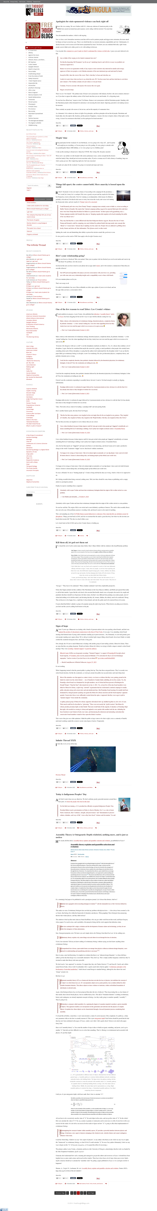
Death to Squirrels (34, 69)
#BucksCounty (64, 653)
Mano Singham (33, 92)
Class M (28, 441)
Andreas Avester (33, 57)
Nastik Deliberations (34, 97)
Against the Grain (33, 55)
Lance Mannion (31, 365)
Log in (28, 190)
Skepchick (29, 480)
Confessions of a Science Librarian (36, 443)
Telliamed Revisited (32, 422)
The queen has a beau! (34, 228)
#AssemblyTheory (119, 428)
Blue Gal (28, 352)
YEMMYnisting (32, 125)
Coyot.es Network (31, 389)
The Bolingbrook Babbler (36, 120)
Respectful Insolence (32, 460)
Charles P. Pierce (31, 354)
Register (29, 188)
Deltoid (28, 445)
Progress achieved (32, 234)
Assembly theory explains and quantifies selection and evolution (91, 840)
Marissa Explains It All (35, 95)
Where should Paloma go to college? (38, 209)
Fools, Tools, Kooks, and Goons (94, 1183)
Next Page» (91, 1193)
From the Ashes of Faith (35, 76)
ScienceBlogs (30, 415)
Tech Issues (22, 1)
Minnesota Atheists (32, 328)
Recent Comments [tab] (40, 199)
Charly (37, 158)
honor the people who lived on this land (78, 801)
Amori (98, 266)
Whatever (29, 379)
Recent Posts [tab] (29, 199)
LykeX (28, 261)
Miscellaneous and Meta (86, 177)
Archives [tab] (48, 199)
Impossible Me (32, 83)
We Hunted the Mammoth (34, 377)
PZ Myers (39, 147)
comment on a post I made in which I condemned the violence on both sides (88, 51)
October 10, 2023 (85, 432)
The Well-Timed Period (33, 424)
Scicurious (29, 411)
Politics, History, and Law (86, 131)
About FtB (6, 1)
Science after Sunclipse (33, 413)
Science (82, 535)
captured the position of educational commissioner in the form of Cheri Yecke (81, 632)
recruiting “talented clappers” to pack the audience (82, 649)
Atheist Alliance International (35, 318)
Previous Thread (60, 775)
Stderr (30, 116)
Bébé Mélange (40, 162)
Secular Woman (31, 373)
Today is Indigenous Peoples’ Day (71, 794)
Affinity (30, 53)
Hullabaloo (29, 358)
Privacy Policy (14, 1)
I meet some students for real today (38, 205)
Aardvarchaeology (31, 437)
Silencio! (29, 231)
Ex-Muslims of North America (35, 324)
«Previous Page (60, 1193)
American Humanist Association (36, 316)
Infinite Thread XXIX (66, 740)
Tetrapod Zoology (31, 466)
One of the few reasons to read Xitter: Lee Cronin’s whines (83, 309)
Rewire (28, 369)
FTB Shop (29, 1)
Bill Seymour (32, 62)
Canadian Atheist (31, 320)
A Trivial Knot (32, 50)
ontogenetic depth (99, 1018)
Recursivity (31, 111)
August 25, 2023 (91, 662)
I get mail (29, 212)
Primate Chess (32, 106)
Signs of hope (62, 625)
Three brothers (31, 146)
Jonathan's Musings (34, 88)
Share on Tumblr (73, 125)
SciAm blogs (30, 409)
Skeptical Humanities (32, 375)
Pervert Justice (32, 102)
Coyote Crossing (31, 391)
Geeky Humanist (33, 78)
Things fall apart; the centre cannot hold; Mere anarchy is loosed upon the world (90, 185)
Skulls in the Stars (31, 420)
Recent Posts (36, 1)
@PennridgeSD (111, 653)
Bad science (82, 1183)
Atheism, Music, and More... (36, 60)
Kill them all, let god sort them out (72, 542)
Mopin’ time (61, 137)
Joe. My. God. (30, 363)
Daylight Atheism (33, 67)
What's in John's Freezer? (33, 426)
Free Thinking (30, 326)
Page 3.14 (29, 458)
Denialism (29, 448)
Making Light (30, 367)
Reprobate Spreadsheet (35, 113)
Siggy (39, 143)
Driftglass (29, 356)
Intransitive (31, 85)
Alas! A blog (29, 346)
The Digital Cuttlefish (34, 123)
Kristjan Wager (41, 177)
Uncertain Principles (32, 470)
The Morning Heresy (32, 337)
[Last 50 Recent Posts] (31, 134)
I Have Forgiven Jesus (34, 81)
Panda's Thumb (31, 403)
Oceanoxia (31, 99)
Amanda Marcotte (31, 348)
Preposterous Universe (33, 405)
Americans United (31, 350)
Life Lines (29, 456)
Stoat (27, 464)
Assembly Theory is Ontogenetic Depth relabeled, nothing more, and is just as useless (92, 836)
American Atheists (31, 314)
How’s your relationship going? (70, 255)
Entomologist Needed (32, 161)
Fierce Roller (32, 71)
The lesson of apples (33, 220)
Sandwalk (29, 333)
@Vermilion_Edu (74, 656)
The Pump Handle (31, 468)
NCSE (28, 401)
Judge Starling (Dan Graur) (34, 399)
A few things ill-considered (34, 435)
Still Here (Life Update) (33, 171)
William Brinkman (47, 172)
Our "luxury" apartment (33, 142)
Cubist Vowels (32, 64)
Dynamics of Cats (31, 452)
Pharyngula (31, 104)
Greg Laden (29, 454)
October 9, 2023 (84, 367)
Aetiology (29, 439)
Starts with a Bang (31, 462)
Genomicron (30, 395)
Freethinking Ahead (34, 74)
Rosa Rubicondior (31, 331)
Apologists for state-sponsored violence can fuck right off (82, 21)
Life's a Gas (31, 90)
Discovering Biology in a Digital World (37, 450)
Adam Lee (42, 168)
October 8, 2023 (84, 330)
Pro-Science (32, 109)
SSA (27, 335)
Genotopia (29, 397)
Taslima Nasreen (33, 118)
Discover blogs (30, 393)
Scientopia (29, 417)
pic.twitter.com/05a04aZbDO (106, 658)
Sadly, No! (29, 371)
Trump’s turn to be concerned (88, 202)
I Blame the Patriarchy (33, 361)
